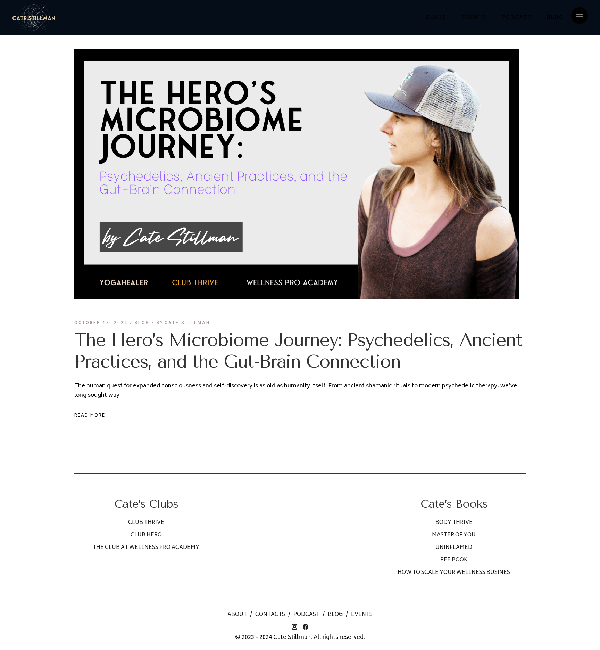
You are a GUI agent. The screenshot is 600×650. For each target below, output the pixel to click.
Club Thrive (146, 522)
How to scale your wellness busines (454, 572)
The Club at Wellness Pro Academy (146, 547)
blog (335, 614)
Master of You (454, 535)
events (362, 614)
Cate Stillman (183, 323)
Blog (142, 323)
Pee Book (453, 560)
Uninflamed (453, 547)
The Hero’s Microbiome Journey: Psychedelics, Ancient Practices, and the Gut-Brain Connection (298, 350)
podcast (306, 614)
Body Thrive (454, 522)
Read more (89, 415)
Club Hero (146, 535)
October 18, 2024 (101, 323)
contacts (270, 614)
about (237, 614)
